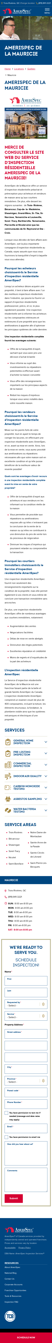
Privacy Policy (24, 1248)
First (9, 979)
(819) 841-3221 (15, 897)
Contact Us (9, 1279)
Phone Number (14, 1102)
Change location (27, 3)
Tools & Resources (13, 1296)
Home (16, 11)
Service (10, 1014)
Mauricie (11, 880)
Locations (19, 69)
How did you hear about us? (20, 1144)
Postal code (12, 1090)
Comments (12, 1170)
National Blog (10, 1273)
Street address (14, 1032)
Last (9, 990)
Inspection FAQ (11, 1302)
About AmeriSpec (12, 1267)
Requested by (13, 1002)
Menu (47, 13)
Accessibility (10, 1248)
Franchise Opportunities (15, 1290)
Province (11, 1079)
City (9, 1067)
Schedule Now (26, 1337)
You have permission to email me (24, 1137)
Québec (31, 69)
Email (9, 1126)
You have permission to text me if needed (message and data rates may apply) (24, 1116)
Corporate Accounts (14, 1284)
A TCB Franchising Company (10, 1316)
